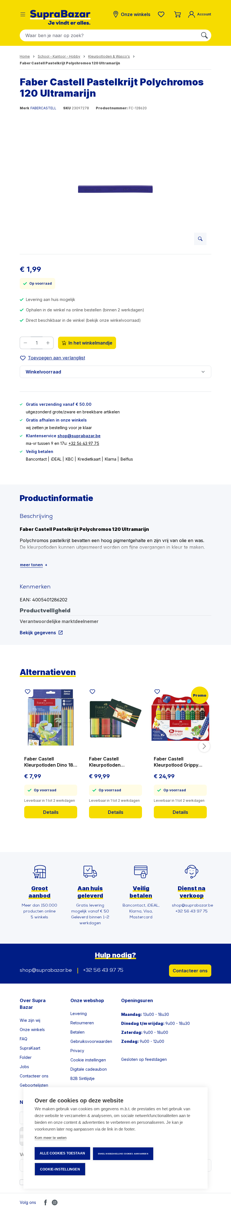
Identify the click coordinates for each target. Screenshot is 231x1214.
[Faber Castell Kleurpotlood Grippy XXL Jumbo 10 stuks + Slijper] (180, 717)
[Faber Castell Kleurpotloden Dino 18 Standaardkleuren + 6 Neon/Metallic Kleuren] (51, 717)
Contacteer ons (190, 970)
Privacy (77, 1050)
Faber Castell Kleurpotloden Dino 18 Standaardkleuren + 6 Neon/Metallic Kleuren (49, 762)
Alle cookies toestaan (62, 1153)
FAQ (23, 1038)
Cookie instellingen (88, 1059)
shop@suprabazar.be (79, 435)
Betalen (77, 1032)
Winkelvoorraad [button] (43, 372)
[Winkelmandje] (177, 14)
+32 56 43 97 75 (83, 443)
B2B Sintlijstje (82, 1078)
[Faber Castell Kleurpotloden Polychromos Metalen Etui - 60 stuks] (115, 717)
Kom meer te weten (50, 1138)
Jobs (24, 1066)
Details (51, 812)
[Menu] (22, 14)
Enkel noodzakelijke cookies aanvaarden (123, 1154)
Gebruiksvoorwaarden (91, 1041)
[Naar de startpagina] (60, 17)
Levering (78, 1013)
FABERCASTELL (43, 108)
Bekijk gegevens (38, 632)
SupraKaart (30, 1048)
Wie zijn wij (30, 1020)
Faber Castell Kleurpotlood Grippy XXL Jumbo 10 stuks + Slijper (178, 762)
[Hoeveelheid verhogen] (48, 343)
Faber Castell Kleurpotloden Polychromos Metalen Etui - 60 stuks (113, 762)
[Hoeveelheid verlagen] (25, 343)
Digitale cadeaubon (88, 1069)
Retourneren (82, 1022)
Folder (26, 1057)
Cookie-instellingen (60, 1169)
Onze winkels (32, 1029)
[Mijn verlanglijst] (162, 14)
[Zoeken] (204, 35)
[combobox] (109, 35)
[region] (115, 189)
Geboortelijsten (34, 1085)
